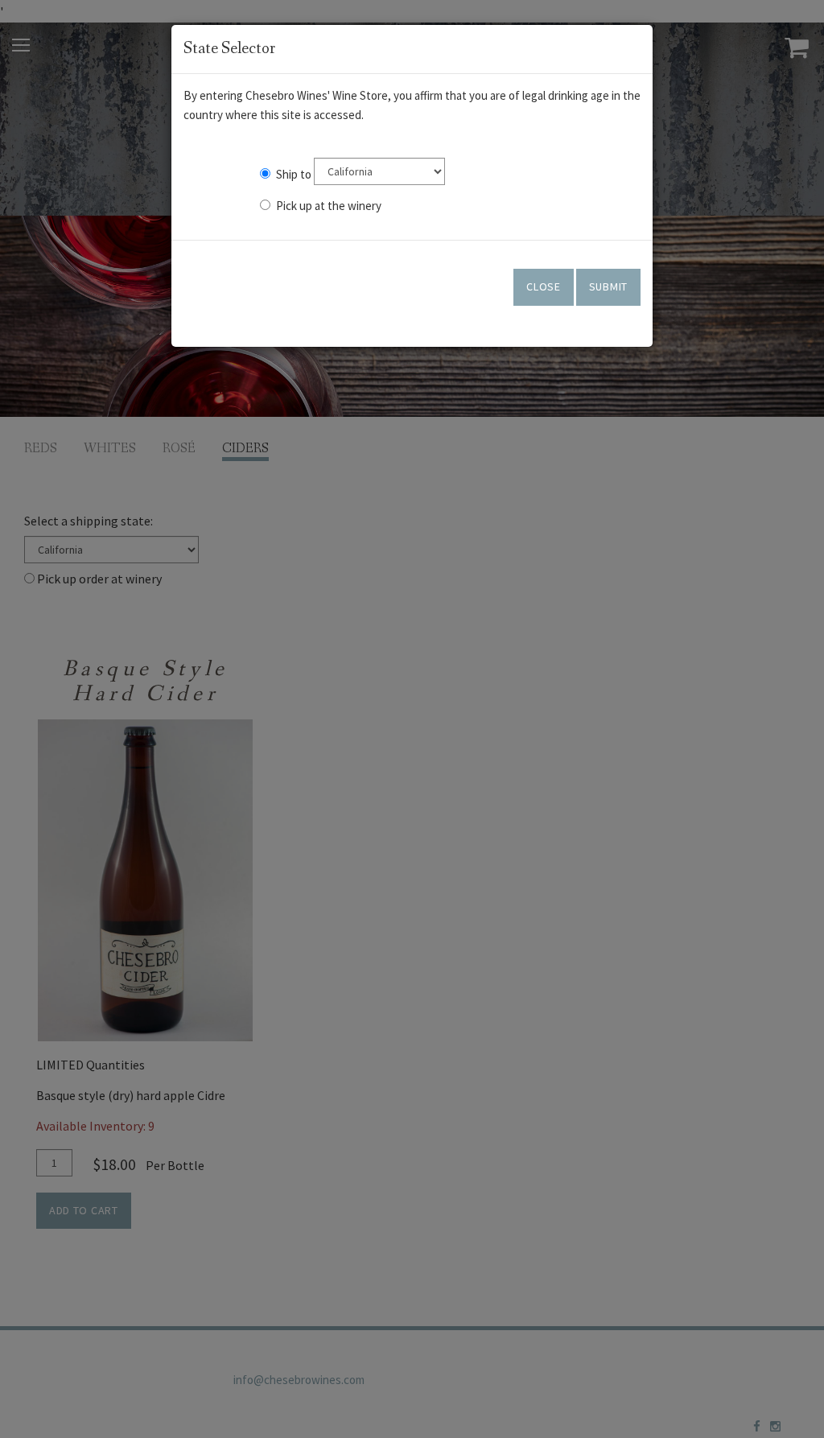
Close (543, 286)
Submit (608, 286)
